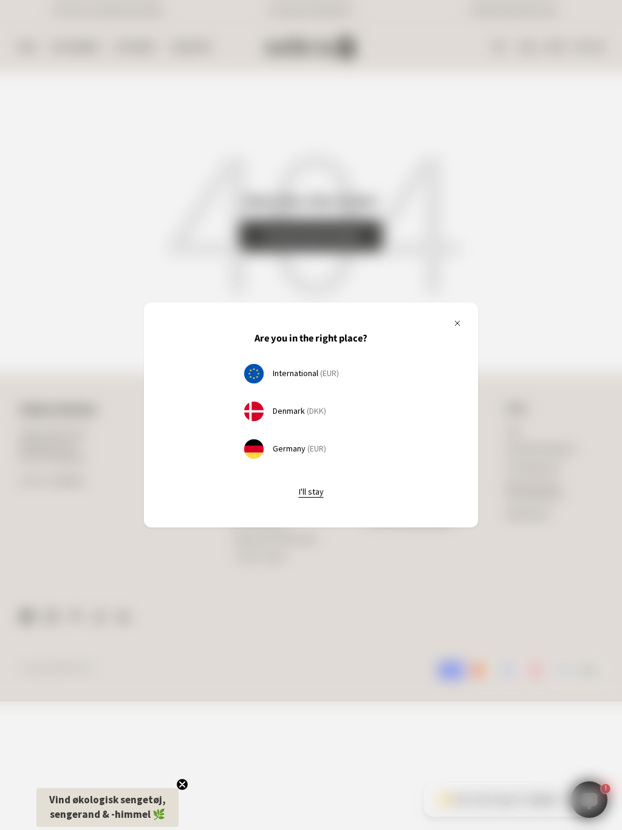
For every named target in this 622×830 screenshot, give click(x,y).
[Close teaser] (182, 784)
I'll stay (311, 491)
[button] (107, 807)
